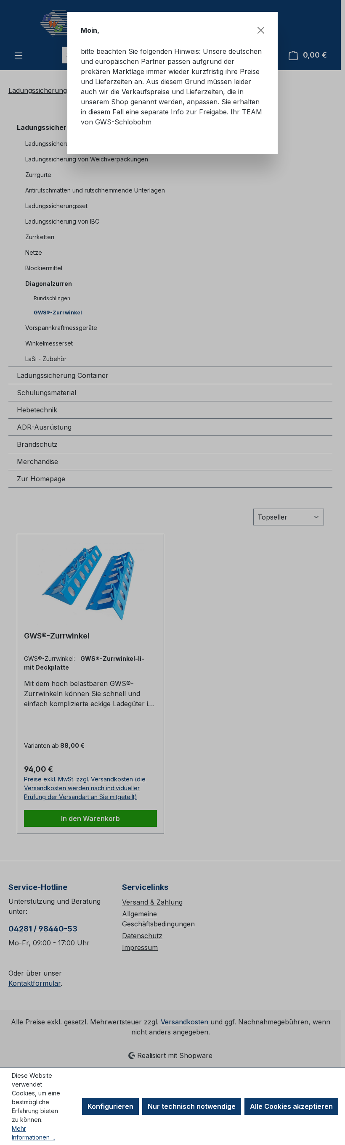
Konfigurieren (110, 1106)
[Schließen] (261, 30)
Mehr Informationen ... (33, 1133)
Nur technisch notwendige (192, 1106)
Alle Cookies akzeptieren (291, 1106)
